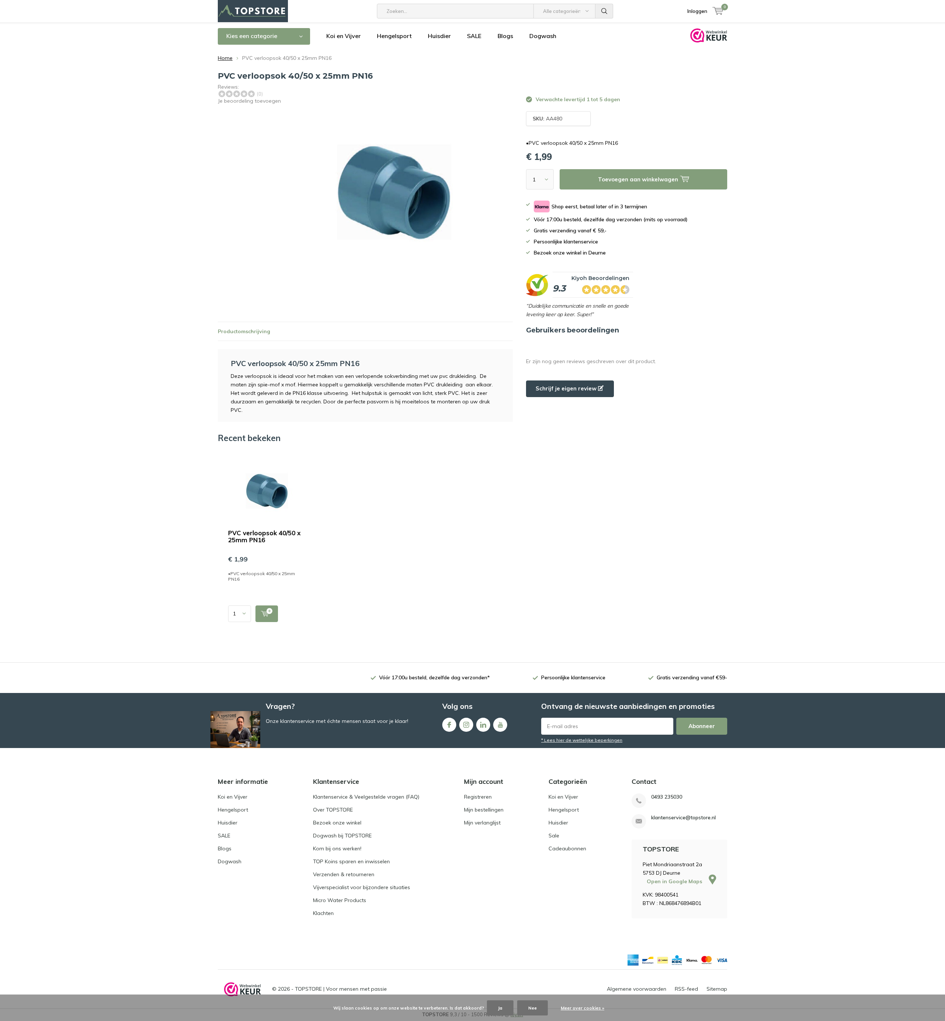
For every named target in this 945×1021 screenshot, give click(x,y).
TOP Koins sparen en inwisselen (351, 861)
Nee (532, 1008)
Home (225, 58)
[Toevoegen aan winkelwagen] (266, 613)
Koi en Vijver (343, 36)
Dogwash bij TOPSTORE (342, 835)
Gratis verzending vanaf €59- (692, 677)
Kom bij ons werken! (337, 848)
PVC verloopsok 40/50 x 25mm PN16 (264, 536)
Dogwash (542, 36)
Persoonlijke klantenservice (573, 677)
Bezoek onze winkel (337, 822)
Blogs (505, 36)
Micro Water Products (339, 900)
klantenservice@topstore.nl (683, 818)
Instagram (466, 725)
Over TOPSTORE (333, 809)
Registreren (478, 796)
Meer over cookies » (582, 1008)
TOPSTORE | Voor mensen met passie (341, 989)
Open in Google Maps (675, 881)
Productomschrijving (244, 331)
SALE (474, 36)
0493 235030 (666, 797)
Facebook (449, 725)
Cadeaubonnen (567, 848)
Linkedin (483, 725)
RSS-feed (686, 989)
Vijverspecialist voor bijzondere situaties (361, 887)
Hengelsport (394, 36)
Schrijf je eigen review (567, 388)
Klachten (323, 913)
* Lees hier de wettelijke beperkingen (581, 740)
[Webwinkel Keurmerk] (242, 989)
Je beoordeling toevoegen (249, 101)
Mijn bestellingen (484, 809)
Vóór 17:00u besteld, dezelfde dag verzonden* (434, 677)
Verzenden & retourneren (343, 874)
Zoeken (604, 11)
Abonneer (701, 726)
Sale (554, 835)
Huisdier (439, 36)
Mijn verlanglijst (482, 822)
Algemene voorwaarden (636, 989)
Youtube (500, 725)
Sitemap (717, 989)
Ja (500, 1008)
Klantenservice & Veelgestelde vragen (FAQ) (366, 796)
